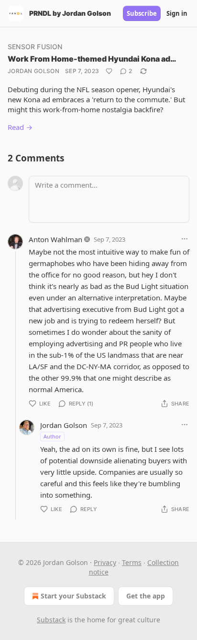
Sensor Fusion (35, 47)
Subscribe (142, 13)
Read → (20, 127)
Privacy (105, 562)
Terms (132, 562)
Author (52, 436)
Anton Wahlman (55, 239)
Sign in (176, 13)
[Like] (109, 71)
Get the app (145, 595)
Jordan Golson (33, 71)
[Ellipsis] (184, 238)
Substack (51, 619)
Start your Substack (73, 595)
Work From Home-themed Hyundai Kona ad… (92, 59)
